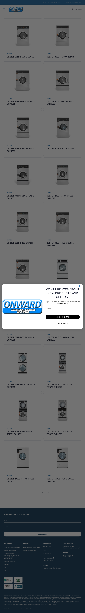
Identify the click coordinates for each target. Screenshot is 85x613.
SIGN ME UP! (62, 317)
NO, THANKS (63, 323)
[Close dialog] (80, 286)
